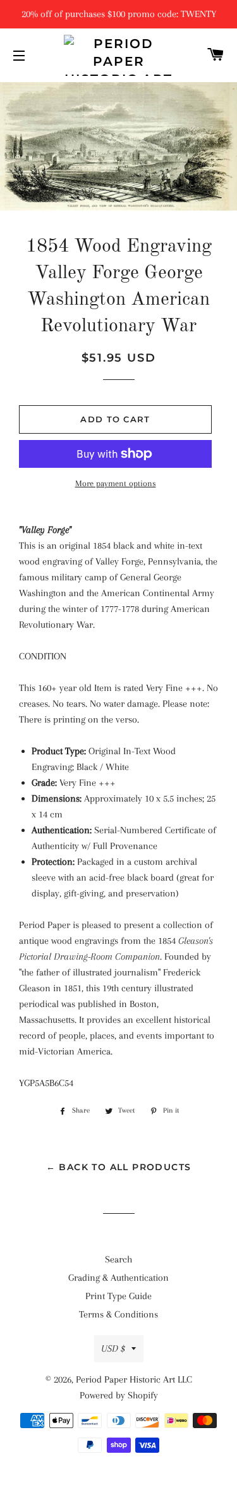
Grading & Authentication (118, 1277)
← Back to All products (118, 1167)
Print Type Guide (118, 1296)
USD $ (113, 1348)
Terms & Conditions (118, 1314)
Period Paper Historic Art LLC (134, 1379)
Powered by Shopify (119, 1395)
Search (118, 1259)
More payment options (115, 483)
